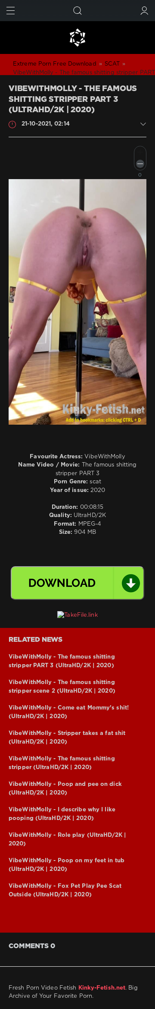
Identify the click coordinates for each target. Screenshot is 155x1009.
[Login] (144, 10)
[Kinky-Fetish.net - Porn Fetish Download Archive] (77, 37)
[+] (140, 152)
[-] (140, 164)
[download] (77, 583)
